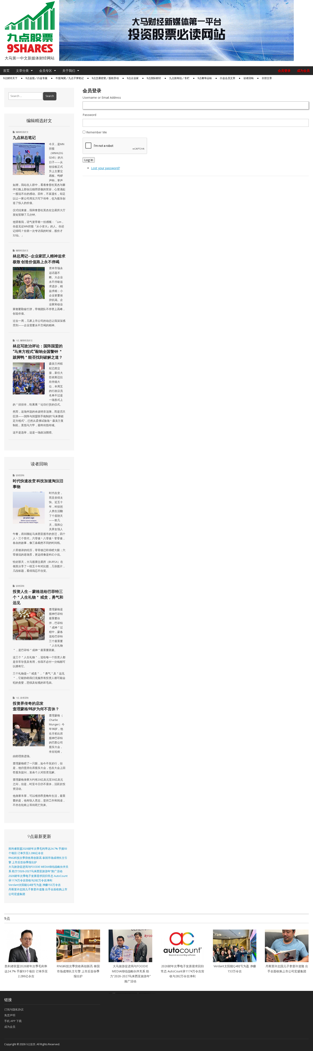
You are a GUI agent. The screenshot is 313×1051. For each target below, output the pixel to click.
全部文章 (267, 78)
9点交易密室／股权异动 (105, 78)
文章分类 (22, 70)
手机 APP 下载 (13, 1021)
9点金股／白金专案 (36, 78)
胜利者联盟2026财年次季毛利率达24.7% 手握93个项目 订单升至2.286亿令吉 (26, 971)
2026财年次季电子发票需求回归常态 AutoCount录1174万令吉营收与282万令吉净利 (182, 971)
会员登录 (284, 70)
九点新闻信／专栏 (179, 78)
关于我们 (68, 70)
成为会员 (303, 70)
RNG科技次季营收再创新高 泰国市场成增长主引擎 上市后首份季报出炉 (78, 971)
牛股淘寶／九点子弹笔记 (70, 78)
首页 (6, 70)
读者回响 (248, 78)
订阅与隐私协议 (14, 1009)
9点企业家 (133, 78)
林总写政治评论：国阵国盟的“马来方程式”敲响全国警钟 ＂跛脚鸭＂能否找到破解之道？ (38, 351)
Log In (88, 160)
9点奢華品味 (205, 78)
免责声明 (9, 1015)
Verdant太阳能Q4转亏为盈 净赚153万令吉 (35, 885)
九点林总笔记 (24, 137)
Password (89, 115)
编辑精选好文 (22, 132)
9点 (17, 340)
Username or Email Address (102, 97)
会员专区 (45, 70)
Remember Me (96, 132)
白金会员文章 (227, 78)
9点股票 (30, 1044)
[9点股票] (29, 27)
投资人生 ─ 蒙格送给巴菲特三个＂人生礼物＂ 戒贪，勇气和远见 (38, 597)
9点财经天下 (10, 78)
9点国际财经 (154, 78)
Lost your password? (105, 168)
